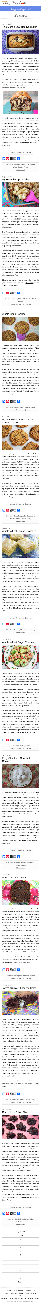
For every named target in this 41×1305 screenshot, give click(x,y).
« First (20, 1236)
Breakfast (32, 299)
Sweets (32, 164)
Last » (20, 1282)
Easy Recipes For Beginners (24, 516)
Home (8, 1290)
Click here (10, 732)
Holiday (21, 746)
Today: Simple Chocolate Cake (19, 988)
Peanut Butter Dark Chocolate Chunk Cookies (18, 421)
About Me (14, 1293)
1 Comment (21, 170)
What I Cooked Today (20, 167)
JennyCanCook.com (20, 1298)
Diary (13, 1290)
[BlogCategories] (20, 8)
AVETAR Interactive (26, 1301)
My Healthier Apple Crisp (15, 179)
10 (20, 1270)
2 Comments (20, 521)
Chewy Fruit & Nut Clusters (17, 1112)
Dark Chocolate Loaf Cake (16, 877)
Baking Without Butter (21, 164)
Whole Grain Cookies (14, 314)
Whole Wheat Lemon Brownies (19, 531)
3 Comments (20, 1224)
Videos (27, 1290)
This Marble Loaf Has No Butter (19, 26)
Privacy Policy (24, 1293)
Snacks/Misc (19, 1219)
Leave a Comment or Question (20, 152)
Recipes (20, 1290)
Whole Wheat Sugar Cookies (18, 642)
